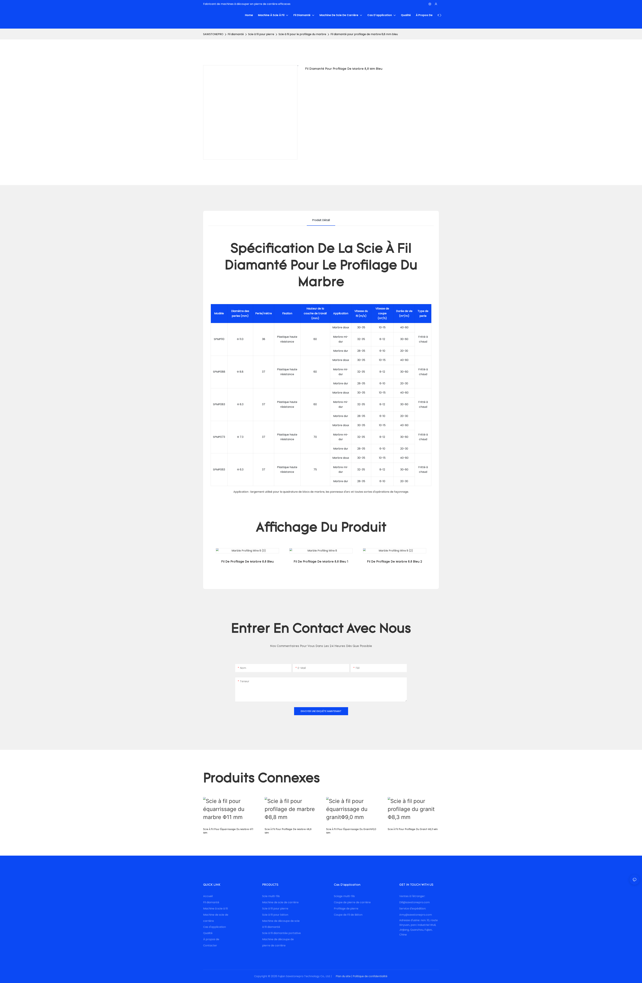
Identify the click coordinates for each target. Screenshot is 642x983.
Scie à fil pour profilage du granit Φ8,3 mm (413, 829)
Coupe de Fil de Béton (348, 915)
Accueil (208, 896)
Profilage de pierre (346, 908)
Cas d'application (214, 927)
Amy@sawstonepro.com (415, 915)
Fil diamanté (236, 34)
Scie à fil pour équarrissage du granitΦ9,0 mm (351, 831)
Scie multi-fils (271, 896)
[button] (440, 15)
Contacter (210, 945)
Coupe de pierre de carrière (352, 902)
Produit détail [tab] (321, 220)
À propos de (211, 939)
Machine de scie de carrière (280, 902)
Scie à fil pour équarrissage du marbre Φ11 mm (228, 831)
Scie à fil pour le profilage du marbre (302, 34)
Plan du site (343, 976)
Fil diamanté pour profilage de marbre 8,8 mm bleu (364, 34)
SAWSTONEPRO (213, 34)
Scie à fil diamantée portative (281, 933)
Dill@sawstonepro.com (414, 902)
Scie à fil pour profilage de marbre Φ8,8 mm (288, 831)
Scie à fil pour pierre (261, 34)
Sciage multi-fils (344, 896)
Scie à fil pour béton (275, 915)
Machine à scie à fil (215, 908)
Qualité (207, 933)
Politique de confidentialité (370, 976)
